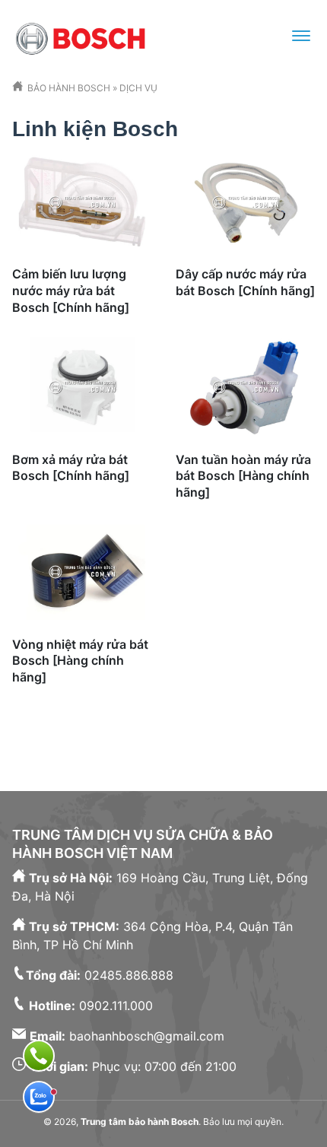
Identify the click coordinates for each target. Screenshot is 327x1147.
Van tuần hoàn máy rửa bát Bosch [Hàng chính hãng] (243, 476)
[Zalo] (39, 1097)
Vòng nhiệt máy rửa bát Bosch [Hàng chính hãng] (80, 661)
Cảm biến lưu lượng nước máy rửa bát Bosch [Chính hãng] (70, 290)
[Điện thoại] (39, 1056)
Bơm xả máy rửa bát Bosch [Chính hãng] (70, 468)
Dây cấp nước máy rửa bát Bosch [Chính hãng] (245, 282)
